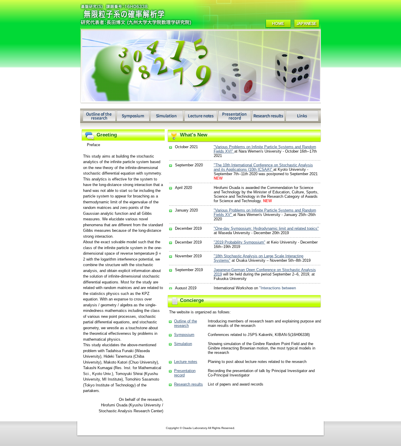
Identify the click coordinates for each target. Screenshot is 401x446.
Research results (188, 384)
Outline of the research (185, 323)
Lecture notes (185, 361)
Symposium (184, 334)
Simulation (183, 344)
